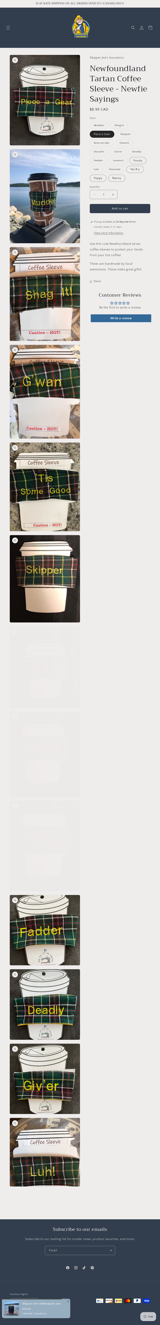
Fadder (100, 161)
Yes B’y (135, 169)
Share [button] (97, 281)
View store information (108, 233)
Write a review (121, 318)
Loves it (120, 161)
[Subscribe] (110, 1250)
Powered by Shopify (55, 1316)
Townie (126, 144)
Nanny (116, 178)
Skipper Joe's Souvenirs (31, 1316)
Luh (98, 170)
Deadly (139, 152)
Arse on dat (103, 144)
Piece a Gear (102, 134)
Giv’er (120, 152)
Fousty (137, 160)
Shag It (121, 126)
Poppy (98, 178)
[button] (8, 27)
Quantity (95, 186)
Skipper (127, 135)
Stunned (116, 170)
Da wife (101, 152)
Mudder (101, 126)
